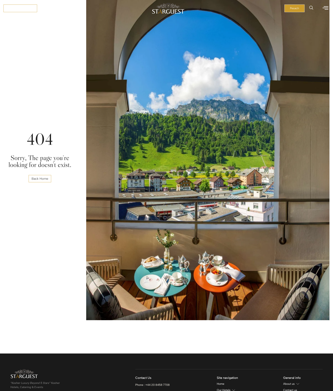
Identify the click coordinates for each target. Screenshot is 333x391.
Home (220, 383)
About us (289, 383)
